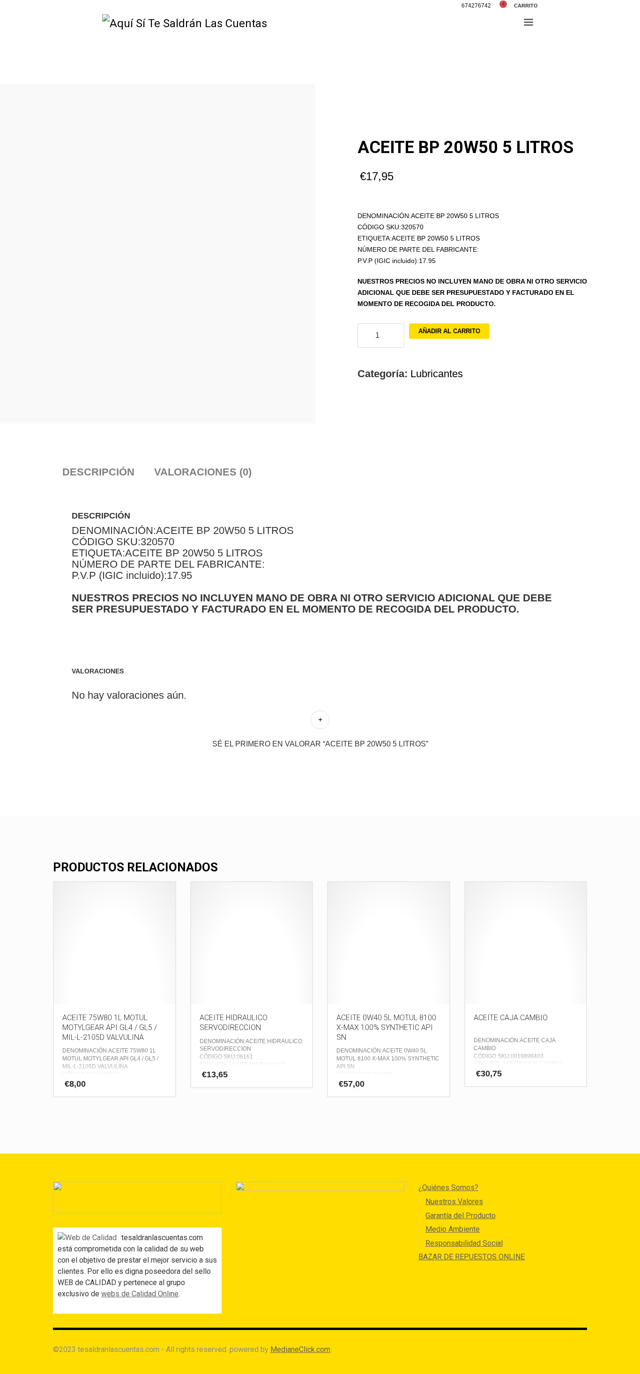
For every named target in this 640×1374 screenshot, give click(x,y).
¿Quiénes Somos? (448, 1187)
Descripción (98, 472)
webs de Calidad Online (140, 1293)
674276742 (476, 5)
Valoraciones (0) (203, 472)
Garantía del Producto (460, 1215)
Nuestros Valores (454, 1201)
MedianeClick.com (300, 1349)
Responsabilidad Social (464, 1243)
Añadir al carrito (449, 331)
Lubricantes (436, 374)
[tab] (98, 472)
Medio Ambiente (452, 1229)
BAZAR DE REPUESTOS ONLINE (471, 1256)
